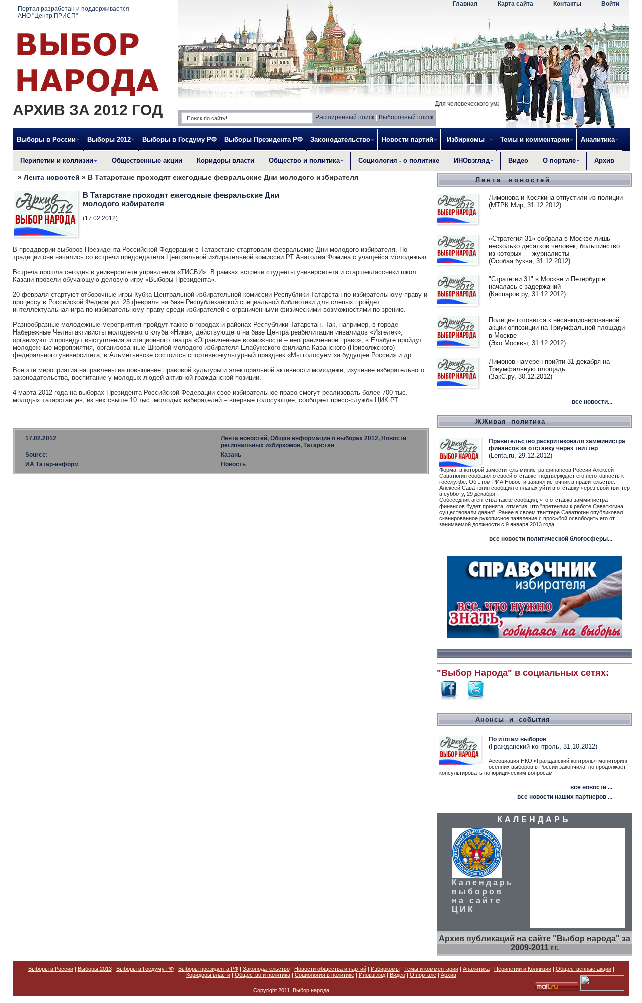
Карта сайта (515, 3)
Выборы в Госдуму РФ (179, 139)
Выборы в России (50, 969)
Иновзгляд (372, 975)
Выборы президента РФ (208, 969)
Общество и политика (262, 975)
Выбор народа (311, 990)
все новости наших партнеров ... (564, 796)
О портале (423, 975)
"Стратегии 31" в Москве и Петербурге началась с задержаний (547, 282)
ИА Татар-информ (52, 464)
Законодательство (266, 969)
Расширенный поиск (344, 117)
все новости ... (591, 787)
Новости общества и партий (330, 969)
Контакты (567, 3)
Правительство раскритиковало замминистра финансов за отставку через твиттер (557, 445)
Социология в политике (324, 975)
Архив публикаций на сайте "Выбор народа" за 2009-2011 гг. (534, 943)
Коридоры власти (225, 160)
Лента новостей (52, 177)
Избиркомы (385, 969)
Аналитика (476, 969)
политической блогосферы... (569, 538)
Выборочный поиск (406, 117)
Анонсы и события (512, 719)
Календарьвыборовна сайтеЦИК (483, 896)
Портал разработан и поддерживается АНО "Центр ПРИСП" (73, 12)
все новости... (592, 401)
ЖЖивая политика (510, 421)
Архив (604, 160)
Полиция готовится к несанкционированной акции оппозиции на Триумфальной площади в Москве (557, 327)
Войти (610, 3)
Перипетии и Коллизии (522, 969)
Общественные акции (147, 160)
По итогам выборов (517, 739)
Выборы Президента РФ (263, 139)
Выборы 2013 (95, 969)
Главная (465, 3)
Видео (518, 160)
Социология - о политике (398, 160)
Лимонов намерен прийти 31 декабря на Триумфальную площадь (549, 365)
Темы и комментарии (431, 969)
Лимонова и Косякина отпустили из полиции (556, 197)
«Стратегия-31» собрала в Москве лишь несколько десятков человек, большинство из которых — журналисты (554, 246)
